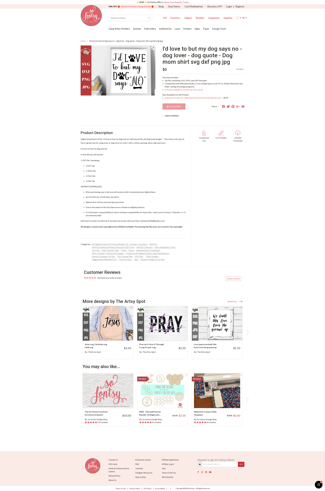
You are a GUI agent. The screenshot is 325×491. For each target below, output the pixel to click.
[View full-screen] (152, 48)
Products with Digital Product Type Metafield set (147, 253)
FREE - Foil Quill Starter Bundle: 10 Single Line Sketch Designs (150, 413)
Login (229, 6)
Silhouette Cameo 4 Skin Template (205, 413)
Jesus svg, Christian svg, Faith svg (96, 346)
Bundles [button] (200, 18)
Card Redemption (194, 6)
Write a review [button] (233, 278)
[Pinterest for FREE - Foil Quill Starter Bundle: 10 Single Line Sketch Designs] (166, 403)
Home (83, 41)
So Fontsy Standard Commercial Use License (184, 89)
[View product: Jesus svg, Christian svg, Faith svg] (108, 323)
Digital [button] (188, 18)
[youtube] (210, 472)
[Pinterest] (206, 472)
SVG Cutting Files (125, 256)
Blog (161, 6)
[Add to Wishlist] (132, 307)
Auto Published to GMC (165, 247)
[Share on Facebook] (223, 106)
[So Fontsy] (91, 15)
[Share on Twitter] (228, 106)
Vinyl (136, 259)
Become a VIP (214, 6)
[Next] (150, 71)
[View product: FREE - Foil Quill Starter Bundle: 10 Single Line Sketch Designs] (162, 390)
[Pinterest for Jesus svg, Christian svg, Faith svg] (111, 335)
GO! (241, 464)
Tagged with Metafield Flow (104, 259)
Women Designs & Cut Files (152, 259)
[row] (162, 332)
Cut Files (95, 250)
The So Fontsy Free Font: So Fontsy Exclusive (96, 413)
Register (239, 6)
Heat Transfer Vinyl (110, 250)
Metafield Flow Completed (148, 250)
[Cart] (243, 18)
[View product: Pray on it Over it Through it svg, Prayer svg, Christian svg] (162, 323)
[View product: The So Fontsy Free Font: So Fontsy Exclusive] (108, 390)
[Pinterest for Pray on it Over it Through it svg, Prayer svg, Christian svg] (166, 335)
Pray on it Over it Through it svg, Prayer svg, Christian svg (151, 346)
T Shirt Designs (151, 256)
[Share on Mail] (242, 106)
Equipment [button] (214, 18)
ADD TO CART (122, 335)
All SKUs (153, 244)
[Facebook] (198, 472)
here (182, 212)
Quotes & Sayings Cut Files (103, 256)
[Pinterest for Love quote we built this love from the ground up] (220, 335)
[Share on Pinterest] (233, 106)
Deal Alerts (174, 6)
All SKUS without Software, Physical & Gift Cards (113, 247)
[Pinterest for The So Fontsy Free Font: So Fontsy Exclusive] (111, 403)
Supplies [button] (228, 18)
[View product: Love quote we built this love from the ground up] (217, 323)
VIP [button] (165, 18)
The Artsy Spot (125, 259)
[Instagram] (202, 472)
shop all (232, 301)
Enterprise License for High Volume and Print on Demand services (193, 98)
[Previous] (86, 71)
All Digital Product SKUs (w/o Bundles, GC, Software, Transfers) (119, 244)
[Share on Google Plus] (238, 106)
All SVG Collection (144, 247)
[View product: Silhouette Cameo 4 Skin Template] (217, 390)
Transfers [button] (175, 18)
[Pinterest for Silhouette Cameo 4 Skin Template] (220, 403)
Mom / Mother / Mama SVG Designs (108, 253)
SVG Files (139, 256)
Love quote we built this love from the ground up (205, 346)
